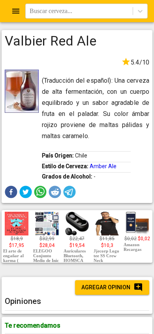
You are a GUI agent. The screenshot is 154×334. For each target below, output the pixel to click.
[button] (11, 192)
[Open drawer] (15, 11)
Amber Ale (103, 166)
